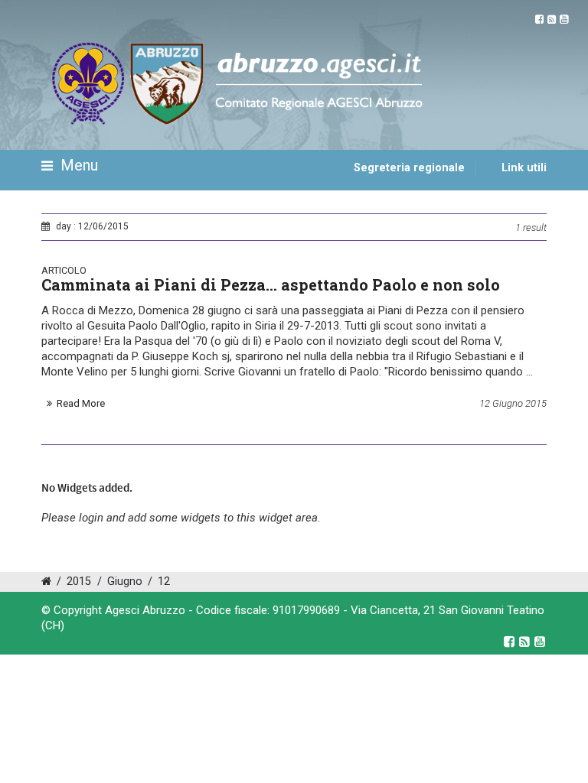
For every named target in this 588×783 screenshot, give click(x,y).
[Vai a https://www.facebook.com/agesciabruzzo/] (539, 19)
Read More (81, 403)
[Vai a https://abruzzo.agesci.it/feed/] (551, 19)
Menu (77, 165)
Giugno (124, 581)
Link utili (524, 167)
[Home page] (59, 212)
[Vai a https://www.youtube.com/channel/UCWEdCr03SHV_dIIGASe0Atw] (564, 19)
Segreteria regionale (409, 167)
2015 (79, 581)
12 (164, 581)
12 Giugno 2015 (513, 403)
